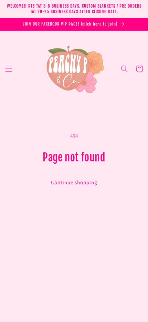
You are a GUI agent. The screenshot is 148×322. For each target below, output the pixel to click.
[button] (8, 68)
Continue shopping (74, 182)
